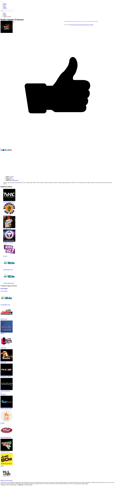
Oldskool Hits (3, 347)
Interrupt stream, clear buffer (87, 24)
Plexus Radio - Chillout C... (6, 376)
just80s (2, 466)
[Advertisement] (16, 154)
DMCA (86, 483)
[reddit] (11, 150)
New (4, 5)
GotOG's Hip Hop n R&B (6, 408)
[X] (3, 150)
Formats (5, 4)
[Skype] (7, 150)
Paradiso (2, 333)
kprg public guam (7, 229)
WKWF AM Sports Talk (6, 437)
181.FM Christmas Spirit (8, 283)
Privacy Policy (81, 483)
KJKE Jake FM (4, 319)
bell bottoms (3, 394)
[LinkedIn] (9, 150)
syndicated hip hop (7, 215)
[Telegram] (1, 150)
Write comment (4, 288)
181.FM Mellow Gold (5, 304)
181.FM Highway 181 (8, 269)
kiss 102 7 (5, 256)
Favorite (5, 8)
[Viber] (5, 150)
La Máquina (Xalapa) (5, 451)
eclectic (4, 15)
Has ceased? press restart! (75, 24)
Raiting (4, 7)
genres (4, 14)
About (76, 483)
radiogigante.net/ (15, 180)
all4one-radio (3, 362)
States (4, 3)
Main (4, 13)
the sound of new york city (9, 201)
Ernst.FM (3, 423)
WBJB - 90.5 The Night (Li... (7, 480)
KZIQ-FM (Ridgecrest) (5, 390)
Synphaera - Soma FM (8, 242)
